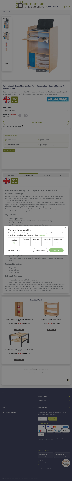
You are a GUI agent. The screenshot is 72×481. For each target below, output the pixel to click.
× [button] (65, 227)
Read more (41, 235)
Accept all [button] (56, 250)
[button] (14, 250)
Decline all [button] (40, 250)
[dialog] (36, 240)
